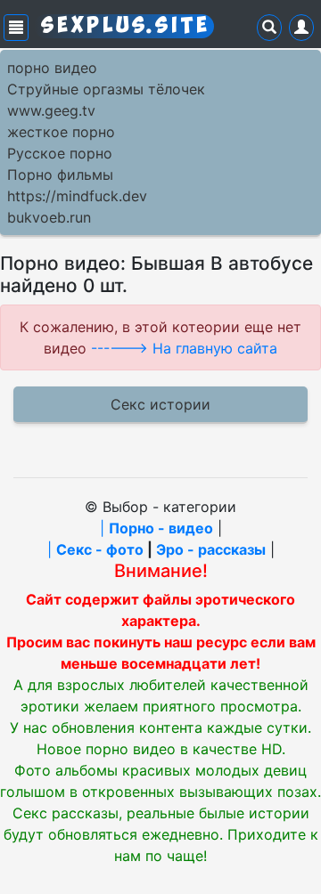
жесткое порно (61, 132)
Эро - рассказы (211, 549)
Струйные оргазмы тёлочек (106, 89)
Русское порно (59, 153)
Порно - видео (161, 528)
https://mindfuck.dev (77, 196)
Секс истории (160, 404)
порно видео (52, 68)
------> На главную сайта (184, 348)
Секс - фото (100, 549)
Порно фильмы (60, 174)
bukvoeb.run (49, 217)
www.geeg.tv (51, 110)
